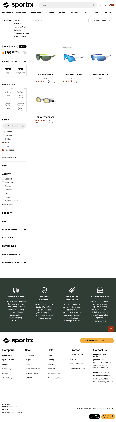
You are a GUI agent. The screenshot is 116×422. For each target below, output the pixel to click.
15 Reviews (51, 121)
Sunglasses (29, 355)
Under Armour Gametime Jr (100, 75)
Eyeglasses (29, 360)
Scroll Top (111, 329)
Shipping (51, 360)
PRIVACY (5, 409)
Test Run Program (54, 373)
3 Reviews (51, 82)
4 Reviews (79, 82)
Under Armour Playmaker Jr (45, 75)
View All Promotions (77, 368)
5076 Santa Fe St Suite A (102, 375)
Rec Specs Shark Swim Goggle (45, 117)
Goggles (28, 364)
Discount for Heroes (77, 364)
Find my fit (110, 416)
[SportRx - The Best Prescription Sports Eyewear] (18, 5)
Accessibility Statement (56, 378)
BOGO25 (73, 359)
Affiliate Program (8, 378)
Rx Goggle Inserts (31, 373)
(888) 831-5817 (98, 360)
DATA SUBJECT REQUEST (12, 412)
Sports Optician (8, 360)
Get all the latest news (94, 341)
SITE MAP (6, 404)
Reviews (5, 364)
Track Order (52, 369)
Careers (5, 373)
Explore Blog (6, 369)
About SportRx (7, 355)
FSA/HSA (28, 378)
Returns (51, 364)
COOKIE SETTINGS (10, 407)
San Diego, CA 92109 (100, 379)
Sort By (92, 20)
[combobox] (68, 5)
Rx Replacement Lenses (33, 369)
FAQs (50, 355)
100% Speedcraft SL (73, 75)
